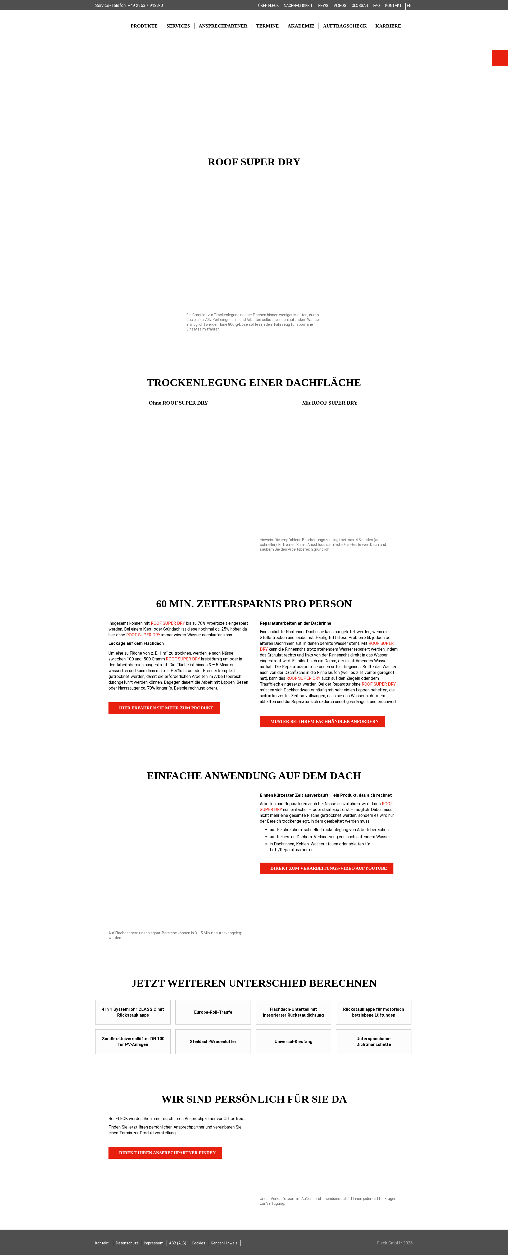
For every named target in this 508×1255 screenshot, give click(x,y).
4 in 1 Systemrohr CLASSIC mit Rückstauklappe (133, 1012)
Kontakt (393, 5)
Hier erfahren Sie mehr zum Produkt (166, 707)
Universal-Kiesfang (293, 1041)
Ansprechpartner (223, 26)
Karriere (388, 26)
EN (409, 5)
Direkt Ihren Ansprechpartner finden (167, 1152)
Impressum (154, 1243)
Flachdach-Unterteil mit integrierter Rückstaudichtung (293, 1012)
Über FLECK (268, 5)
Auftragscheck (345, 26)
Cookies (198, 1243)
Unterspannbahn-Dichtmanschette (373, 1041)
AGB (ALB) (177, 1243)
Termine (267, 26)
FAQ (376, 5)
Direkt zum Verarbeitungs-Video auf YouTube (328, 868)
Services (178, 26)
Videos (340, 5)
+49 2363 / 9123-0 (145, 5)
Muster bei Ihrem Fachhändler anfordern (324, 721)
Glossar (360, 5)
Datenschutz (127, 1243)
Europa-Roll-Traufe (213, 1012)
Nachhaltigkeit (298, 5)
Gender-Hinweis (224, 1243)
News (323, 5)
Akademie (301, 26)
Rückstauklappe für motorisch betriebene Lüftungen (373, 1012)
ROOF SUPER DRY (168, 623)
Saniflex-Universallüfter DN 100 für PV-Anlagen (133, 1041)
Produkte (144, 26)
